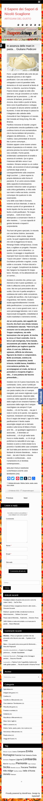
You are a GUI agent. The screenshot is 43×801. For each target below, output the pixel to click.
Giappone (12, 759)
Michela (6, 636)
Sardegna (33, 763)
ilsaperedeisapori (28, 490)
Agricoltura (6, 689)
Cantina (5, 696)
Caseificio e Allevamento (11, 700)
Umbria (20, 771)
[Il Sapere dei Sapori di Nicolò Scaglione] (21, 34)
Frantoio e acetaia (9, 710)
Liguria (19, 759)
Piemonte (21, 763)
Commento (10, 519)
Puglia (29, 763)
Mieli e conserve (8, 724)
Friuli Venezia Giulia (29, 755)
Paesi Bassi (12, 764)
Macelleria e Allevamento (11, 717)
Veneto (6, 774)
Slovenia (12, 767)
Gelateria (6, 714)
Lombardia (29, 759)
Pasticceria (7, 735)
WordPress (26, 793)
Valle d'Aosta (29, 771)
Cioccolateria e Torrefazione (12, 703)
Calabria (14, 751)
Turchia (16, 771)
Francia (17, 755)
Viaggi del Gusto (8, 739)
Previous (9, 498)
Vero (5, 644)
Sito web (9, 562)
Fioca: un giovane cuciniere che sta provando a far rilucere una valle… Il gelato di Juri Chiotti (19, 638)
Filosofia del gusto (9, 707)
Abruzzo (5, 751)
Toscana (24, 767)
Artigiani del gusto (14, 483)
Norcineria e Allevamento (11, 732)
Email (8, 554)
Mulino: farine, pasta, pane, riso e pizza (16, 728)
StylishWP (36, 796)
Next (25, 498)
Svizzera (18, 767)
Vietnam (13, 774)
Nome (8, 545)
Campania (21, 751)
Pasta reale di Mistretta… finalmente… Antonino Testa (20, 618)
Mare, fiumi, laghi (8, 721)
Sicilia (6, 767)
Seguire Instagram (23, 785)
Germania (5, 759)
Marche (5, 764)
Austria (10, 751)
